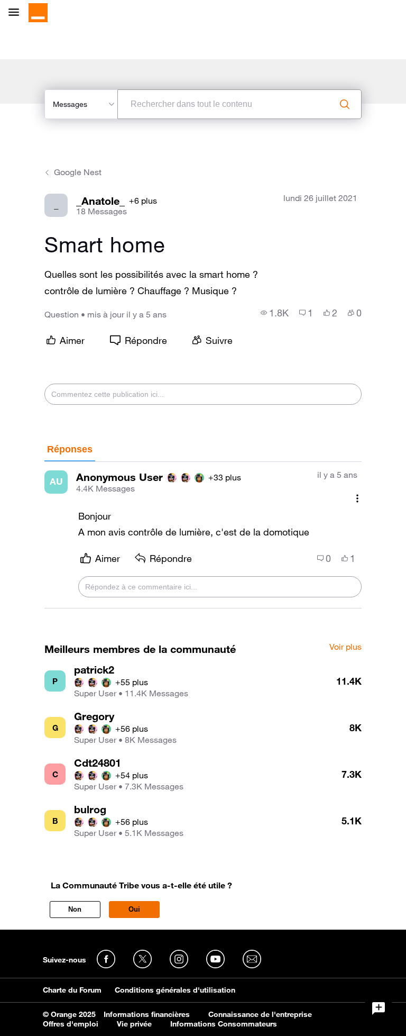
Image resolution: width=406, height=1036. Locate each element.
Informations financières (147, 1014)
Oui (134, 909)
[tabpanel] (202, 535)
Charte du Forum (72, 990)
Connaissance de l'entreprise (260, 1014)
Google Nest (78, 172)
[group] (275, 312)
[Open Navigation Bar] (16, 13)
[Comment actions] (357, 499)
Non (74, 909)
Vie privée (134, 1024)
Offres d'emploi (70, 1024)
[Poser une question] (378, 1008)
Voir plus (345, 647)
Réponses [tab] (70, 449)
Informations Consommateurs (223, 1024)
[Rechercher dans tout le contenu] (345, 104)
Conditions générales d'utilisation (175, 990)
